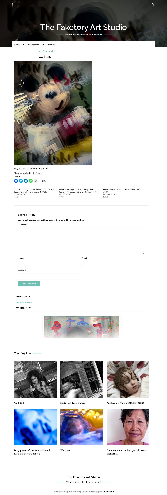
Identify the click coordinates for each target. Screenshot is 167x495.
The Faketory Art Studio (83, 27)
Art (40, 51)
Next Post (21, 297)
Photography (48, 51)
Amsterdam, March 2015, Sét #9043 (125, 403)
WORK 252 (23, 308)
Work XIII (19, 403)
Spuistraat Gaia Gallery (72, 403)
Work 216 (45, 57)
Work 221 (65, 450)
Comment (23, 225)
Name (21, 258)
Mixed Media (26, 303)
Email (84, 258)
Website (22, 270)
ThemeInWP (108, 491)
